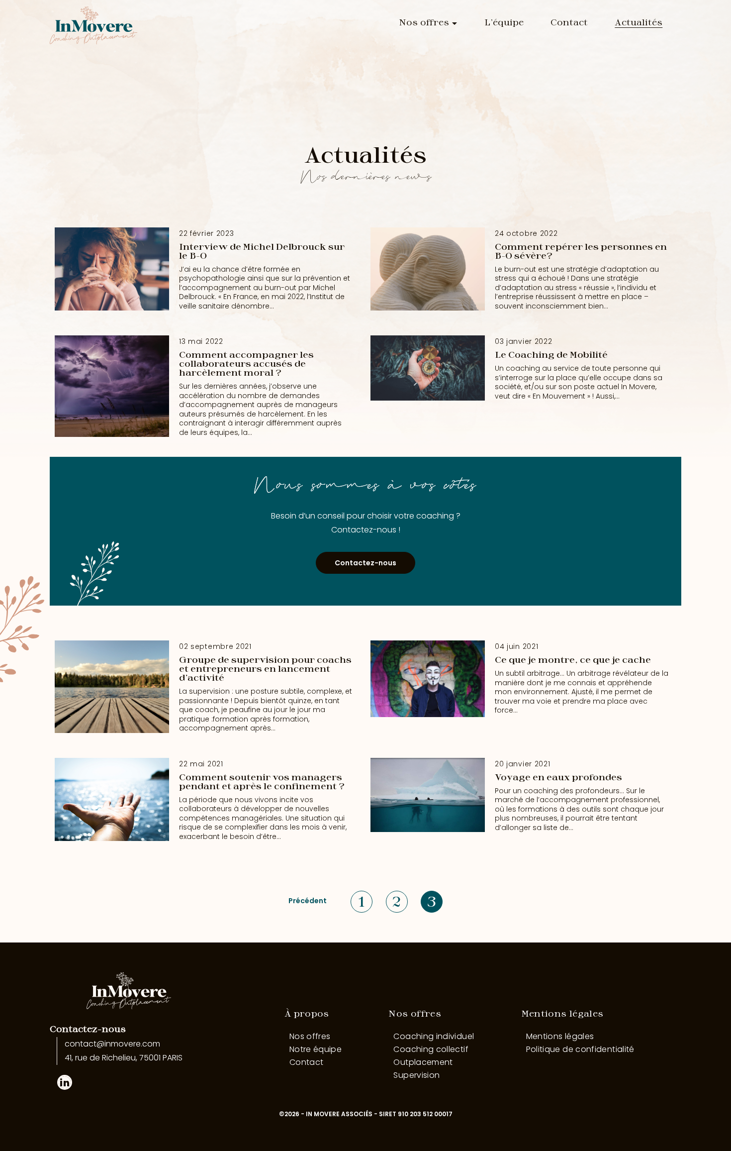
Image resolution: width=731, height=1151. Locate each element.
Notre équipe (315, 1049)
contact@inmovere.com (112, 1043)
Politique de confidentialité (580, 1049)
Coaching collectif (430, 1049)
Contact (569, 21)
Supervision (416, 1075)
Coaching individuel (433, 1036)
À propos (306, 1013)
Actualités (638, 21)
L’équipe (504, 21)
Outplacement (423, 1062)
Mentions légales (562, 1013)
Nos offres (424, 21)
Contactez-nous (365, 563)
